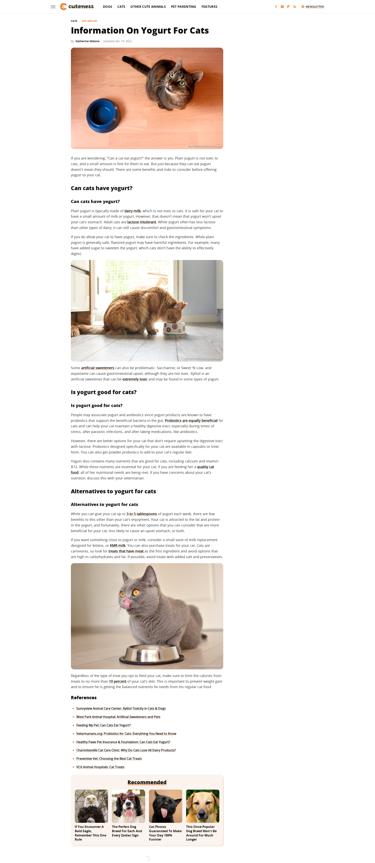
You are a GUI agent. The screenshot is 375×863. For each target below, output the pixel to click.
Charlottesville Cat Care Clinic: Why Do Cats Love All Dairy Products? (126, 750)
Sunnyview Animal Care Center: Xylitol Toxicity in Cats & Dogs (121, 708)
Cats (121, 6)
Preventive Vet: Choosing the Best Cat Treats (109, 758)
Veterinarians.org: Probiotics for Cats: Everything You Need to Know (126, 733)
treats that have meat (126, 551)
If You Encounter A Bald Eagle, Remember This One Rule (90, 833)
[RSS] (294, 7)
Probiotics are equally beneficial (191, 420)
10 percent (117, 681)
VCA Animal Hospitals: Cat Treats (100, 767)
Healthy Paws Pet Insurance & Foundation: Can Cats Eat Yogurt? (123, 742)
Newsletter (315, 6)
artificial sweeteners (97, 367)
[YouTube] (282, 7)
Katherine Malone (87, 41)
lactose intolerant (141, 222)
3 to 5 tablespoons (142, 513)
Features (209, 6)
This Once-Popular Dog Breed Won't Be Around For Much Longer (201, 833)
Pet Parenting (183, 6)
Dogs (107, 6)
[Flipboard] (288, 7)
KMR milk (117, 545)
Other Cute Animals (148, 6)
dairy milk (132, 210)
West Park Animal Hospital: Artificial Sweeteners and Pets (118, 717)
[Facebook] (276, 7)
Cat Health (89, 21)
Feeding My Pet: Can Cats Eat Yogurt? (103, 725)
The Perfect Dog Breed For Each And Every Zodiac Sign (127, 831)
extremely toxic (134, 379)
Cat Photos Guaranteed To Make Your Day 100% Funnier (165, 833)
